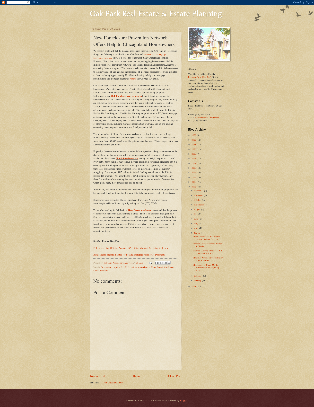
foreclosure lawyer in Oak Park (115, 267)
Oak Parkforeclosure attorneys (126, 96)
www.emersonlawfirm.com (207, 118)
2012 (194, 187)
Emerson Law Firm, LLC (199, 77)
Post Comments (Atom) (113, 383)
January (198, 281)
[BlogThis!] (159, 263)
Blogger (183, 400)
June (196, 219)
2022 (194, 140)
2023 (194, 135)
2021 (194, 145)
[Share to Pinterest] (169, 263)
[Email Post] (150, 263)
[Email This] (156, 263)
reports (133, 79)
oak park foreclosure (140, 267)
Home (136, 376)
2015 (194, 173)
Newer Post (97, 376)
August (197, 210)
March (197, 233)
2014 (194, 178)
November (199, 196)
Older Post (175, 376)
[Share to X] (162, 263)
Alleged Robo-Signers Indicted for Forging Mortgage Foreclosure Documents (129, 255)
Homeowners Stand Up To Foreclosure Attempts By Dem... (206, 267)
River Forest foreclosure (139, 210)
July (196, 214)
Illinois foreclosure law (127, 158)
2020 (194, 149)
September (199, 205)
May (196, 224)
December (199, 191)
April (196, 228)
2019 (194, 154)
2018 (194, 159)
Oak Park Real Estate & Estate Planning (156, 13)
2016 (194, 168)
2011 (194, 287)
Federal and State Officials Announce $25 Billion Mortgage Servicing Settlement (130, 248)
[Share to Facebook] (165, 263)
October (198, 200)
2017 (194, 163)
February (198, 276)
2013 (194, 182)
